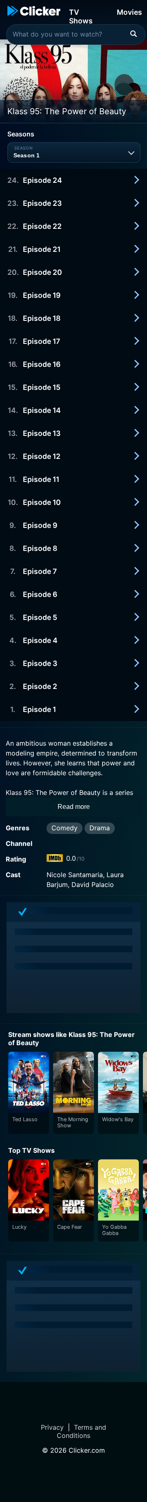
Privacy (52, 1427)
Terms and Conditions (81, 1431)
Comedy (64, 828)
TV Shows (81, 16)
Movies (129, 12)
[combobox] (75, 34)
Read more (74, 806)
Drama (99, 828)
